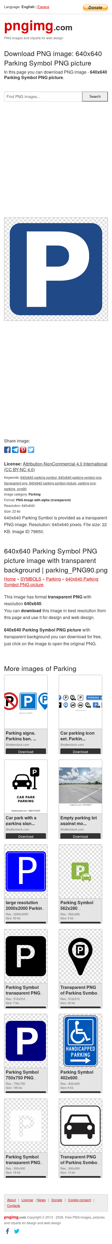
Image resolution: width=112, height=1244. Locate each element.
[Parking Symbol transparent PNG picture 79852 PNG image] (26, 956)
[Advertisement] (56, 161)
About (11, 1199)
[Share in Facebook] (7, 450)
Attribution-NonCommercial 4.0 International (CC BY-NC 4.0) (55, 467)
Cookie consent (79, 1199)
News (41, 1199)
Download (25, 751)
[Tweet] (31, 450)
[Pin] (23, 450)
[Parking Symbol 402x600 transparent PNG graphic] (80, 1041)
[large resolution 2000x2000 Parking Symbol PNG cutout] (26, 871)
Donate (56, 1199)
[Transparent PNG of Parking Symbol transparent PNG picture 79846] (80, 1126)
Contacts (13, 1205)
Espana (43, 6)
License (27, 1199)
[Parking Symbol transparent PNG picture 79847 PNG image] (26, 1126)
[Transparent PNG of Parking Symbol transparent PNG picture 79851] (80, 956)
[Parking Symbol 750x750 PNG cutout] (26, 1041)
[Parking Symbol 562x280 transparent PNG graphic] (80, 871)
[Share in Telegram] (15, 450)
